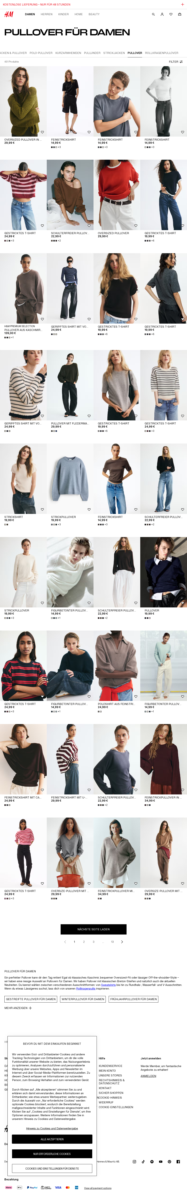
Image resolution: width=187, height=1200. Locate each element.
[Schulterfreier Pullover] (70, 195)
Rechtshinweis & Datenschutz (112, 1082)
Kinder (63, 14)
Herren (46, 14)
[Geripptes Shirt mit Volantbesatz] (70, 288)
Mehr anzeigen (15, 1008)
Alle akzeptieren (52, 1139)
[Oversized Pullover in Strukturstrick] (23, 101)
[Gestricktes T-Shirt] (23, 195)
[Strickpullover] (70, 479)
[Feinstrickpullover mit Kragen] (117, 853)
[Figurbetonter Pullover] (70, 572)
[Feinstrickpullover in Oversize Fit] (163, 759)
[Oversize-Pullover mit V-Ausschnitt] (70, 853)
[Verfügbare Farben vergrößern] (54, 334)
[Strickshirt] (23, 479)
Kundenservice (110, 1065)
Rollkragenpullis (86, 988)
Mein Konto (107, 1070)
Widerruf (106, 1102)
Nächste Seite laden (93, 929)
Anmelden (148, 1076)
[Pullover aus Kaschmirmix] (23, 288)
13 (112, 941)
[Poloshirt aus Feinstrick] (117, 666)
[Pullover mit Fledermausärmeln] (70, 385)
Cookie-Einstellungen (116, 1107)
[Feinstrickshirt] (70, 101)
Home (79, 14)
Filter (173, 61)
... (103, 941)
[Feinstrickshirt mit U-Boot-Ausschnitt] (70, 759)
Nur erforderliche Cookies (52, 1153)
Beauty (94, 14)
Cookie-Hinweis (110, 1097)
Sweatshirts (108, 984)
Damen (30, 14)
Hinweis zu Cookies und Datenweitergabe (52, 1128)
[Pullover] (163, 572)
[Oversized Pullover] (117, 195)
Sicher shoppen (111, 1092)
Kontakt (105, 1088)
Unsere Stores (110, 1075)
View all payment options (97, 1188)
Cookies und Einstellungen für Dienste (52, 1168)
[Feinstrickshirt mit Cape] (23, 759)
